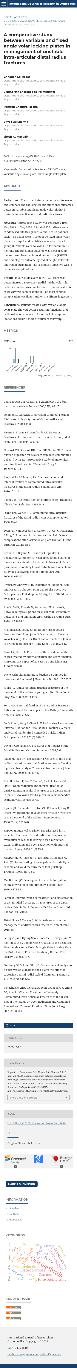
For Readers (12, 1208)
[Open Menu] (3, 3)
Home (8, 17)
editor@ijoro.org (50, 1354)
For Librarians (14, 1219)
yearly (69, 375)
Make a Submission (21, 1184)
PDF (12, 1025)
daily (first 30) (44, 375)
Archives (20, 17)
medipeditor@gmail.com (22, 1354)
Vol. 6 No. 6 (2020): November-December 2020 (34, 20)
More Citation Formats (23, 1097)
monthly (58, 375)
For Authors (12, 1214)
